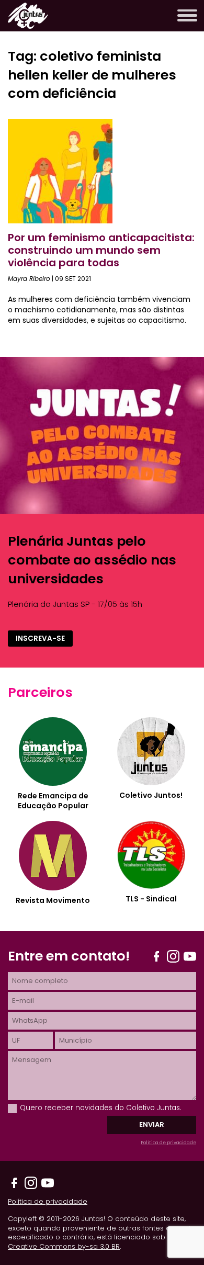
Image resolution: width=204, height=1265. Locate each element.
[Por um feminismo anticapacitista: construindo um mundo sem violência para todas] (60, 220)
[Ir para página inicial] (28, 25)
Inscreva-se (40, 638)
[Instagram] (173, 956)
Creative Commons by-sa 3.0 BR (64, 1246)
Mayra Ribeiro (29, 278)
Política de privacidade (168, 1142)
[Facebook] (156, 956)
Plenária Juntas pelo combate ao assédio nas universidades (92, 560)
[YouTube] (190, 956)
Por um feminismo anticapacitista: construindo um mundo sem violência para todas (101, 250)
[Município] (125, 1040)
